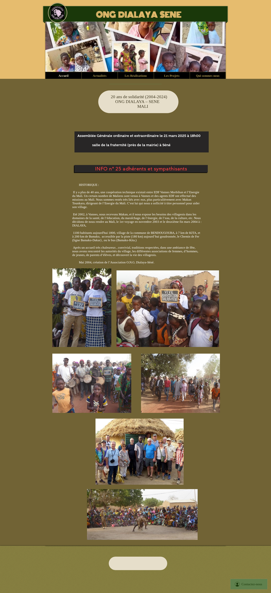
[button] (136, 76)
